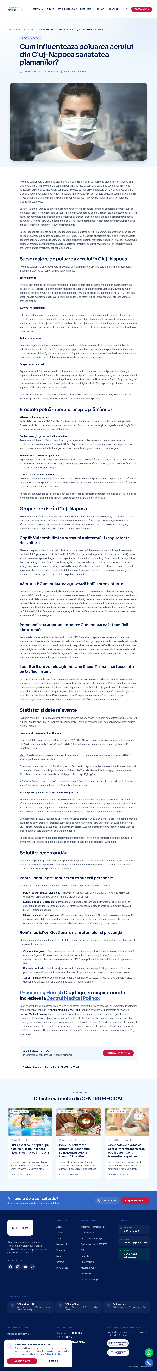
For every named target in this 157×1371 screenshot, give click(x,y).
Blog (18, 29)
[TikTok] (32, 1267)
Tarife (59, 1238)
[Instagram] (18, 1267)
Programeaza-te (118, 1053)
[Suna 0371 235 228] (149, 1363)
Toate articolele (30, 1067)
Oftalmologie (87, 1232)
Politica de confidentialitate (20, 1334)
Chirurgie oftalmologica (92, 1238)
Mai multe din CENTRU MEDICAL (63, 1067)
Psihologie (86, 1273)
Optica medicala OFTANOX (94, 1244)
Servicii (37, 9)
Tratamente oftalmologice (94, 1227)
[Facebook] (10, 1267)
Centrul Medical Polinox (73, 998)
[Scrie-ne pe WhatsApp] (149, 1352)
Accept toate (22, 1361)
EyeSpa (50, 9)
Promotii (100, 9)
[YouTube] (25, 1267)
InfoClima (25, 781)
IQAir (22, 755)
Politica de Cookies (53, 1354)
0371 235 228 (109, 1200)
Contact (113, 9)
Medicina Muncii (88, 1268)
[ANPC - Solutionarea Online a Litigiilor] (118, 1352)
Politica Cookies (15, 1339)
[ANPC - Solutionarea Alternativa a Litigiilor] (118, 1343)
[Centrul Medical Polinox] (15, 9)
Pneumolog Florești (41, 993)
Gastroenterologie (89, 1279)
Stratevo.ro (144, 1367)
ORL (83, 1250)
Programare (62, 1268)
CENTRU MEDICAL (30, 29)
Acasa (10, 29)
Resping (53, 1361)
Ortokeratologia (67, 9)
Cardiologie (86, 1256)
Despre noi (86, 9)
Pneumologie (87, 1262)
